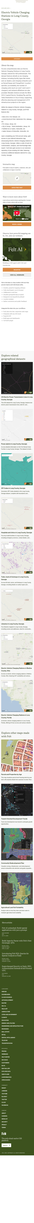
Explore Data (5, 8)
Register (17, 270)
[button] (32, 2)
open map (17, 58)
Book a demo (17, 224)
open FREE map (17, 187)
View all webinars (17, 275)
